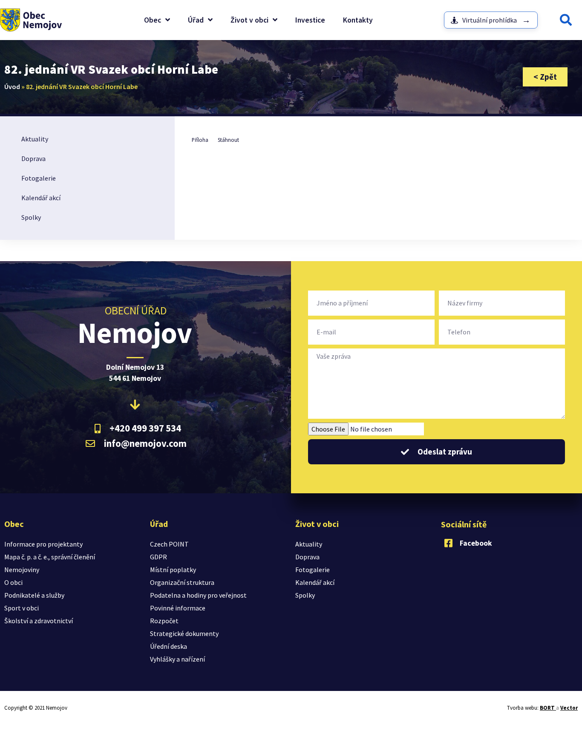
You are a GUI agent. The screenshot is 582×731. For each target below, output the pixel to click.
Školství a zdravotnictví (38, 620)
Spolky (31, 217)
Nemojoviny (21, 569)
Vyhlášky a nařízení (177, 659)
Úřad (196, 20)
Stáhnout (228, 139)
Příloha (200, 139)
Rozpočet (164, 620)
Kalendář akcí (41, 197)
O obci (13, 582)
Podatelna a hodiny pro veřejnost (198, 595)
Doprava (33, 158)
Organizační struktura (182, 582)
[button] (565, 20)
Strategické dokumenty (184, 633)
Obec (152, 20)
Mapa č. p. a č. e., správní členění (49, 557)
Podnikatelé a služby (34, 595)
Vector (569, 707)
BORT (548, 707)
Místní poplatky (173, 569)
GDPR (158, 557)
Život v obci (249, 20)
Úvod (12, 86)
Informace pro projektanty (43, 544)
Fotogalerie (38, 178)
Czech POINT (169, 544)
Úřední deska (168, 646)
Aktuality (34, 139)
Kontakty (358, 20)
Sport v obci (21, 608)
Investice (310, 20)
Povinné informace (177, 608)
